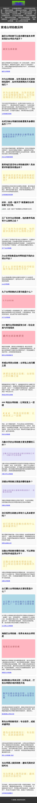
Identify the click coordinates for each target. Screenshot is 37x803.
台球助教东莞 (14, 19)
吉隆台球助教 (6, 581)
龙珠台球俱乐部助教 (11, 12)
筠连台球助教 (6, 434)
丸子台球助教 (6, 317)
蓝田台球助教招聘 (23, 17)
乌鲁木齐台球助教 (7, 474)
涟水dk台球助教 (25, 19)
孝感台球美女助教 (7, 394)
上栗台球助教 (27, 14)
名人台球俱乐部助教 (22, 21)
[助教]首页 (6, 8)
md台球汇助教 (16, 14)
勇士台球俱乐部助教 (26, 12)
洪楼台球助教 (6, 505)
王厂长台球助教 (6, 248)
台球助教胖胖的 (17, 8)
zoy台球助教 (5, 284)
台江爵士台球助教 (7, 626)
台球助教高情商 (6, 113)
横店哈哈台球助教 (21, 10)
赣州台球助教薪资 (7, 355)
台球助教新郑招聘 (7, 194)
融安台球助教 (6, 71)
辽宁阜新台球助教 (17, 15)
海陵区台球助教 (6, 672)
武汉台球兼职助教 (7, 157)
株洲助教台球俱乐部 (8, 714)
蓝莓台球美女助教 (10, 17)
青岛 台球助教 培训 (8, 755)
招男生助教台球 (6, 543)
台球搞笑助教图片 (7, 793)
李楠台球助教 (9, 10)
